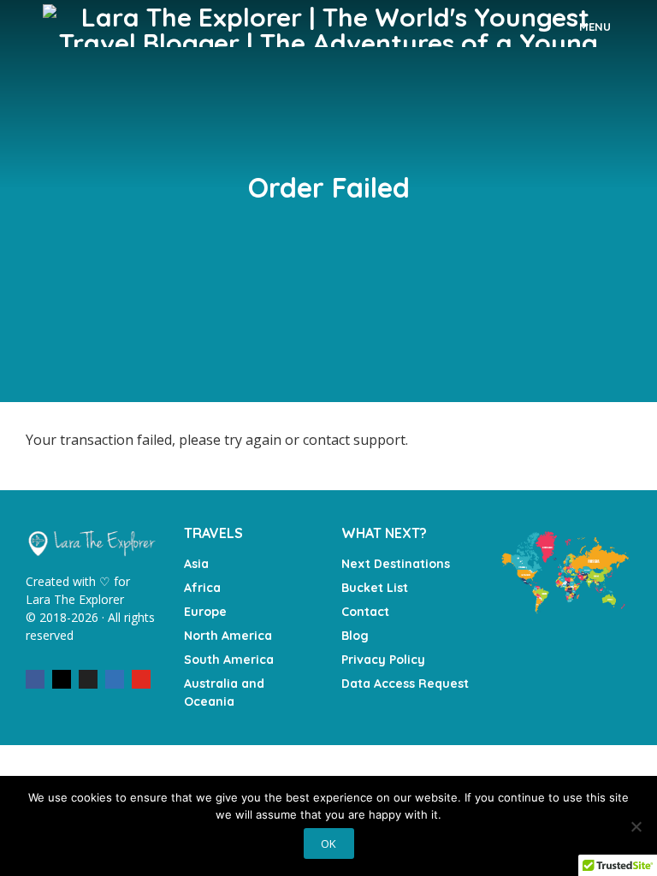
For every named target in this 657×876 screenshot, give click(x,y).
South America (229, 659)
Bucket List (374, 587)
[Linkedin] (114, 679)
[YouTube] (141, 679)
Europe (205, 611)
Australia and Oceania (224, 692)
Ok (329, 843)
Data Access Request (405, 683)
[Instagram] (61, 679)
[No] (635, 826)
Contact (365, 611)
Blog (355, 635)
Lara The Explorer (75, 599)
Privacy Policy (383, 659)
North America (228, 635)
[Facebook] (35, 679)
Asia (196, 563)
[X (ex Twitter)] (88, 679)
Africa (202, 587)
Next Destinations (395, 563)
